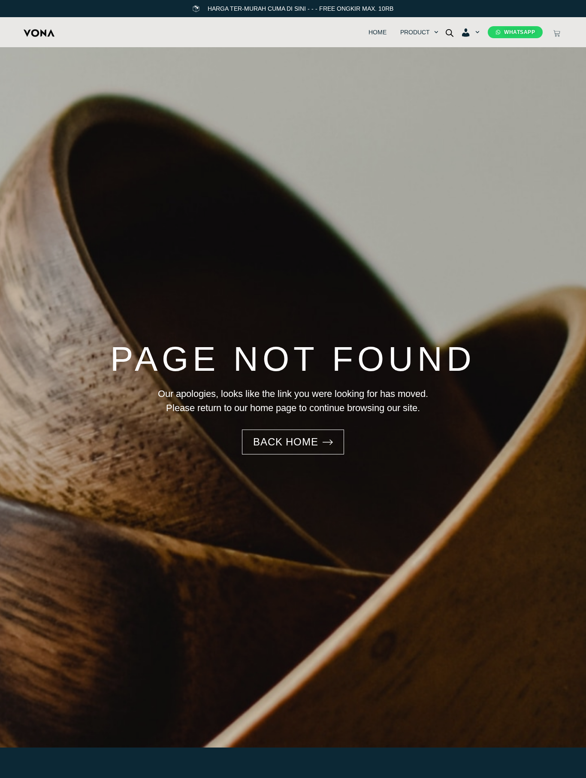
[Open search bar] (449, 32)
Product (415, 32)
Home (378, 32)
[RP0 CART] (556, 33)
